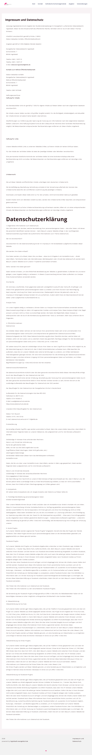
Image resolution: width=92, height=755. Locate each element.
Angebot (71, 4)
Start (33, 4)
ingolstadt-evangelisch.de (19, 741)
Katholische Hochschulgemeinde (55, 4)
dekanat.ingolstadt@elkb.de (20, 65)
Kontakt (40, 4)
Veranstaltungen (82, 4)
